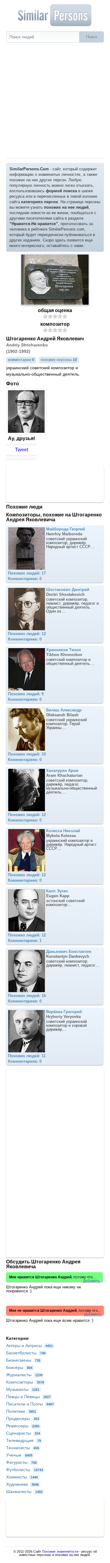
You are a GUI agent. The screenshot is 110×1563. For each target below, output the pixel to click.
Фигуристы (21, 1462)
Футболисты (24, 1469)
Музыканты (22, 1389)
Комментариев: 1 (25, 941)
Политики (21, 1411)
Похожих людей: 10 (27, 754)
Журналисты (24, 1374)
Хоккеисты (22, 1476)
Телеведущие (23, 1440)
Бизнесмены (23, 1360)
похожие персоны (59, 360)
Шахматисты (24, 1491)
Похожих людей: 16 (27, 996)
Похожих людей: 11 (27, 1056)
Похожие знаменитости (60, 1551)
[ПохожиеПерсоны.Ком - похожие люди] (55, 15)
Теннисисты (22, 1447)
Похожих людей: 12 (27, 634)
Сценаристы (23, 1433)
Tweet (21, 449)
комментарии (21, 360)
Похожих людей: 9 (26, 694)
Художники (22, 1484)
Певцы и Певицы (28, 1396)
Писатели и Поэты (30, 1403)
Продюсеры (22, 1418)
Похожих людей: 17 (27, 573)
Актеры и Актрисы (29, 1345)
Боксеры (19, 1367)
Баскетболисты (26, 1352)
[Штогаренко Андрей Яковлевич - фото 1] (27, 433)
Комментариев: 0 (25, 579)
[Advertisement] (55, 100)
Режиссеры (22, 1425)
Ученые (19, 1455)
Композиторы (25, 1382)
